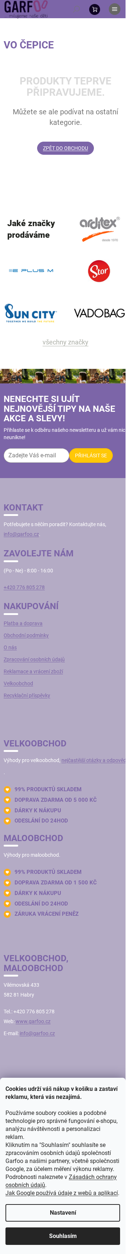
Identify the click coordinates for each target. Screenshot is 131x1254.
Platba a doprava (23, 623)
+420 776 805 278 (24, 587)
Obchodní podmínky (26, 635)
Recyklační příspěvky (27, 695)
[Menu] (114, 9)
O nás (10, 647)
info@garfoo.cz (21, 534)
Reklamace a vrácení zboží (33, 671)
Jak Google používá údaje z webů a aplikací (61, 1193)
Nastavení (63, 1212)
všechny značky (65, 342)
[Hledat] (76, 9)
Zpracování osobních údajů (34, 659)
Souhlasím (63, 1236)
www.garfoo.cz (33, 1021)
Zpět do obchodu (65, 148)
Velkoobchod (18, 683)
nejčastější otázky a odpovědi (94, 760)
